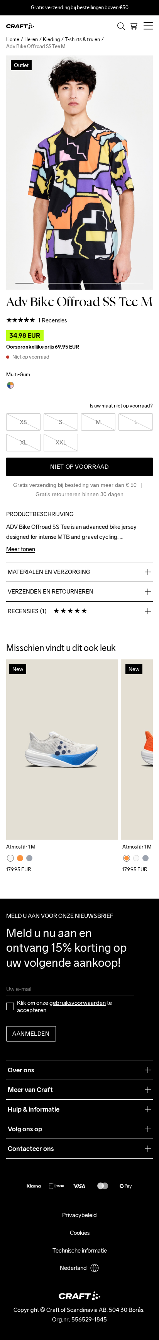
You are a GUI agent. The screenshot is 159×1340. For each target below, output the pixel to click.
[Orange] (20, 858)
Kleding (51, 39)
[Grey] (29, 858)
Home (12, 39)
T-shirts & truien (82, 39)
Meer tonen (20, 549)
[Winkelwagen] (133, 26)
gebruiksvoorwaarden (77, 1002)
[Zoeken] (121, 26)
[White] (10, 858)
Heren (31, 39)
